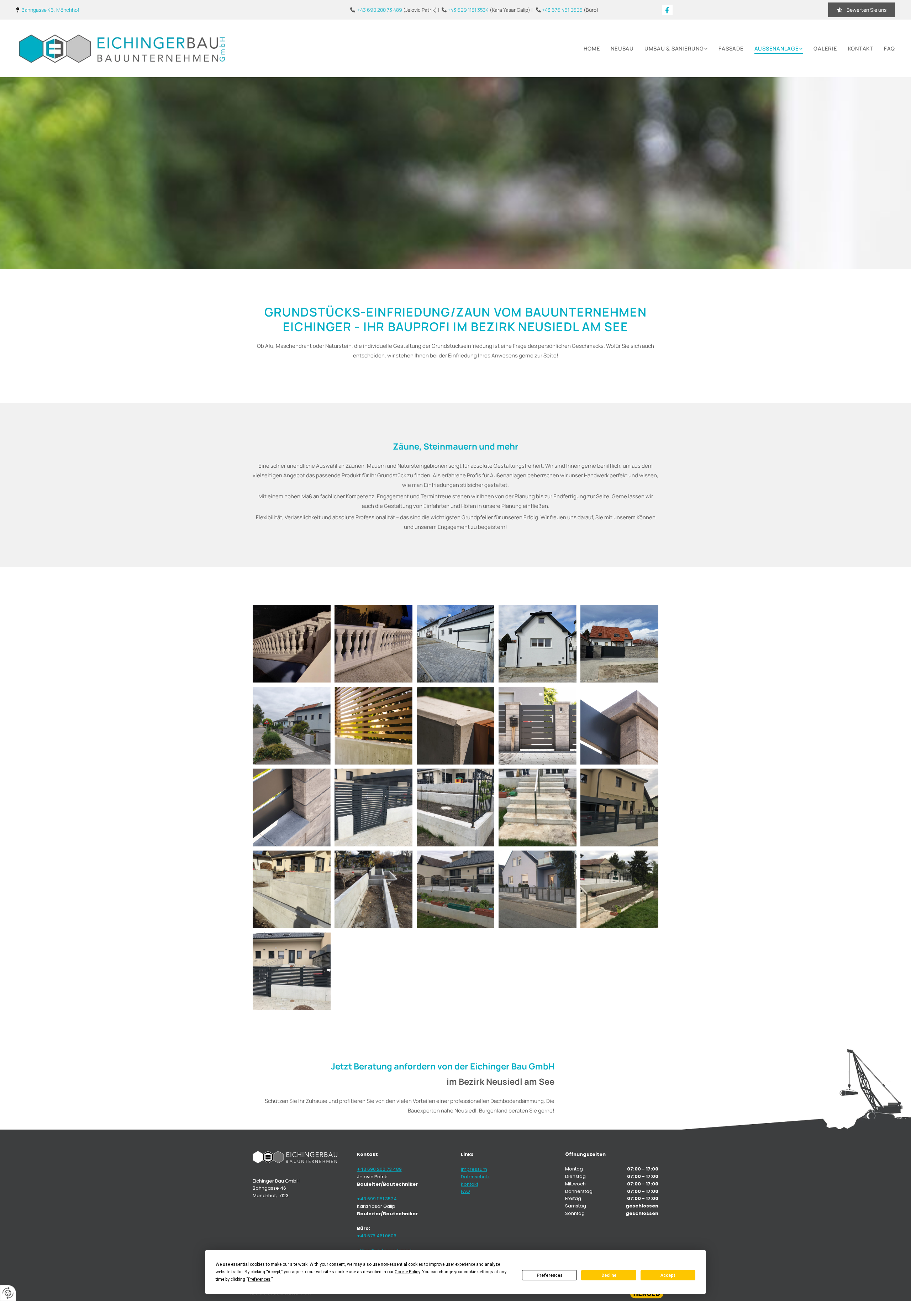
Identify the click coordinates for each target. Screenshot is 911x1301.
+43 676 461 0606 (562, 9)
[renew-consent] (8, 1293)
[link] (671, 48)
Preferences (550, 1275)
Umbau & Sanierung (674, 48)
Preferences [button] (259, 1279)
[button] (861, 9)
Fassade (730, 48)
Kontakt (860, 48)
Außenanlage (776, 48)
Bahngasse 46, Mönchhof (50, 9)
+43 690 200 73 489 (379, 9)
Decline (608, 1275)
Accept (667, 1275)
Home (592, 48)
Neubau (622, 48)
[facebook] (667, 10)
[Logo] (122, 48)
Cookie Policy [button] (407, 1271)
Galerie (825, 48)
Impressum (474, 1169)
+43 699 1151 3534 (468, 9)
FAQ (889, 48)
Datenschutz (475, 1176)
